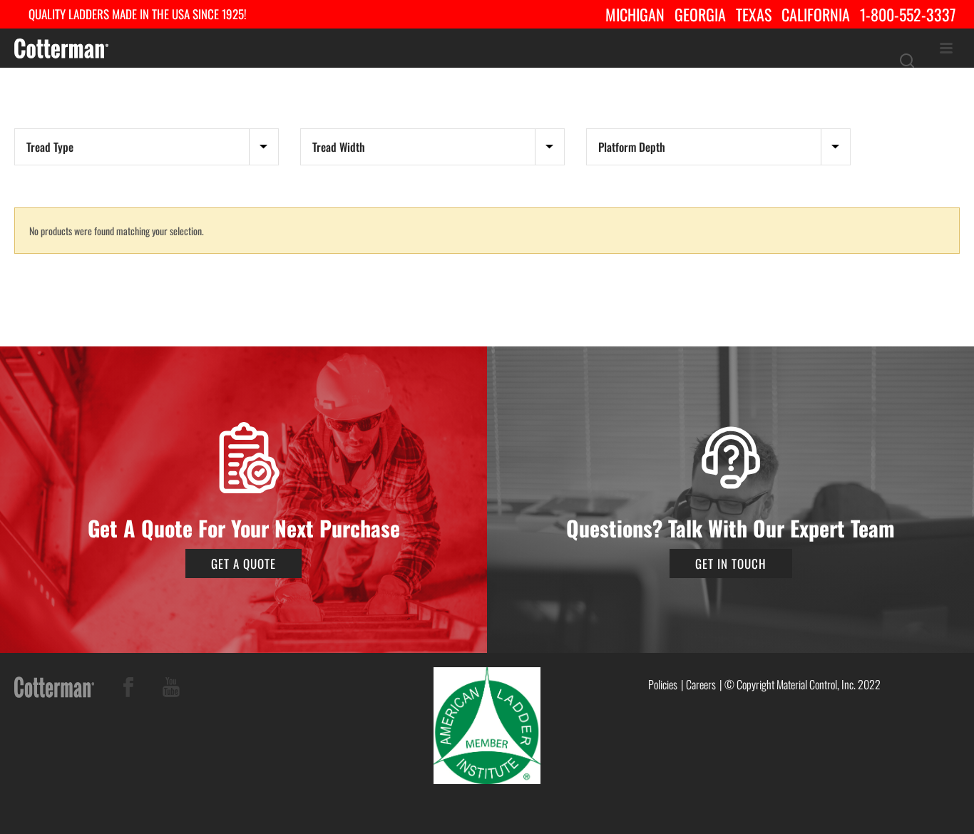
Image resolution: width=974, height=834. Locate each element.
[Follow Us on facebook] (128, 689)
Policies (662, 684)
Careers (701, 684)
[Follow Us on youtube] (171, 689)
